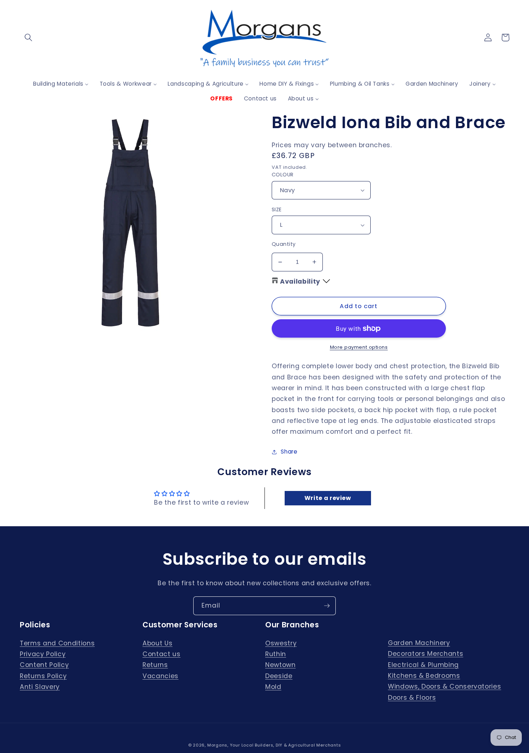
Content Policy (44, 664)
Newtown (280, 664)
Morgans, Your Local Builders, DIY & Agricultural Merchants (274, 745)
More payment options (359, 347)
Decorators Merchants (425, 653)
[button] (28, 37)
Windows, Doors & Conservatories (444, 686)
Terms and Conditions (57, 643)
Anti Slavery (40, 686)
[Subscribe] (326, 605)
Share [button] (289, 451)
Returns (155, 664)
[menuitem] (61, 84)
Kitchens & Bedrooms (424, 675)
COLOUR (283, 174)
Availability (300, 281)
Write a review (327, 498)
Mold (273, 686)
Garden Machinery (419, 643)
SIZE (277, 209)
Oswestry (281, 643)
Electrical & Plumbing (423, 664)
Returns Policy (43, 676)
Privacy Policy (42, 654)
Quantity (284, 244)
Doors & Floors (412, 697)
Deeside (279, 676)
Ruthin (275, 654)
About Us (157, 643)
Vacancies (160, 676)
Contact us (162, 654)
